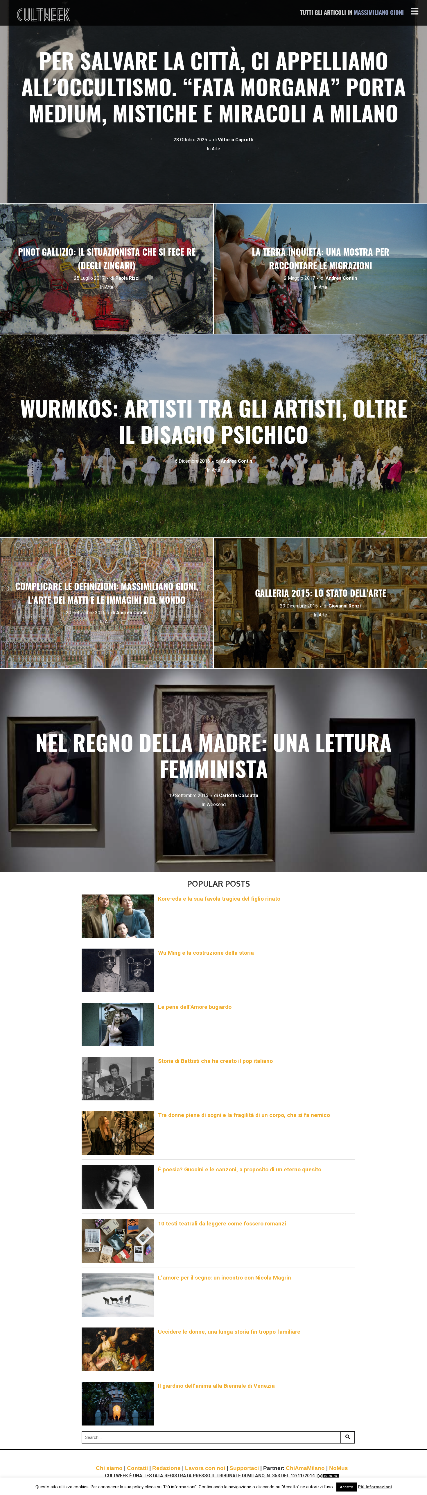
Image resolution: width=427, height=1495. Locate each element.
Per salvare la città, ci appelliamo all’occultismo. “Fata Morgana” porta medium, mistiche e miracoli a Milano (213, 90)
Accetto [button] (346, 1487)
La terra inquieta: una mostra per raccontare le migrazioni (320, 260)
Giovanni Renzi (345, 606)
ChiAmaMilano (305, 1468)
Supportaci (244, 1468)
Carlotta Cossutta (238, 795)
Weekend (216, 804)
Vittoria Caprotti (235, 139)
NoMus (338, 1468)
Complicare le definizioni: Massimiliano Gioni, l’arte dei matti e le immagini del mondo (106, 594)
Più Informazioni (375, 1486)
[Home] (44, 15)
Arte (216, 149)
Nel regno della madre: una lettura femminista (213, 759)
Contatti (137, 1468)
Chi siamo (109, 1468)
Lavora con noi (205, 1468)
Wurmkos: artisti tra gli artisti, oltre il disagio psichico (213, 424)
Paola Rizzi (127, 278)
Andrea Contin (341, 278)
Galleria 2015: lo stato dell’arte (320, 594)
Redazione (166, 1468)
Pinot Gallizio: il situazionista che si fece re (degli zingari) (106, 260)
